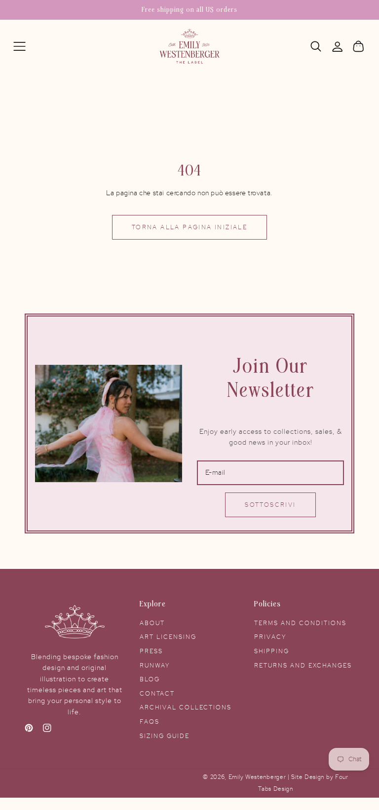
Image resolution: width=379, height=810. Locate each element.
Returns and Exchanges (303, 666)
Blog (150, 679)
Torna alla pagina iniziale (189, 227)
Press (151, 651)
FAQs (149, 722)
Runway (155, 666)
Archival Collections (185, 707)
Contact (157, 694)
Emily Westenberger (258, 777)
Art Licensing (168, 637)
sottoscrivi (270, 505)
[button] (19, 46)
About (152, 623)
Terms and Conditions (300, 623)
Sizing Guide (165, 736)
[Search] (316, 46)
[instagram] (47, 730)
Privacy (270, 637)
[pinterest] (29, 730)
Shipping (271, 651)
